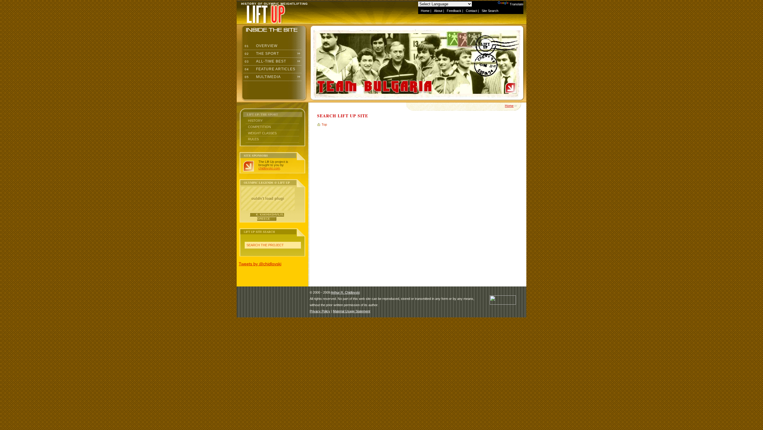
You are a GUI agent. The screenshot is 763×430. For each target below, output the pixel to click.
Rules (253, 139)
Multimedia (262, 77)
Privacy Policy (320, 311)
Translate (516, 4)
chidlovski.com (269, 168)
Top (324, 124)
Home (425, 11)
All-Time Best (265, 61)
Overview (260, 46)
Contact (471, 11)
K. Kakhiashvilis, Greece (270, 216)
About (438, 11)
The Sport (261, 54)
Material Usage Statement (351, 311)
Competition (259, 127)
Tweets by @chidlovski (260, 263)
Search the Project (265, 245)
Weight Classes (262, 133)
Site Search (490, 11)
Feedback (454, 11)
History (255, 120)
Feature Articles (269, 69)
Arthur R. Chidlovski (345, 292)
